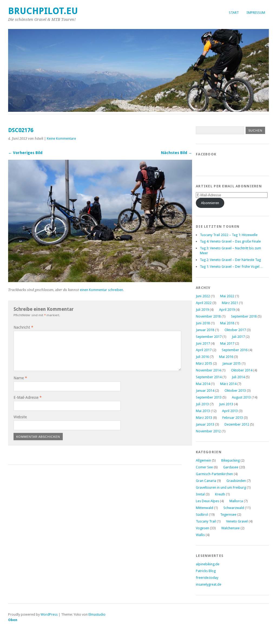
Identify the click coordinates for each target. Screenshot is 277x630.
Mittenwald (204, 508)
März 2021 (230, 303)
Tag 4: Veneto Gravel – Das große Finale (230, 241)
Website (20, 417)
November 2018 (208, 316)
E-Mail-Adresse (28, 397)
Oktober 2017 (235, 330)
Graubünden (236, 481)
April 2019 (227, 310)
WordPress (49, 614)
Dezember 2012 (237, 424)
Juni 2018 (203, 323)
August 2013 (241, 397)
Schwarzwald (233, 508)
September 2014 (209, 377)
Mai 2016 (226, 357)
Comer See (204, 467)
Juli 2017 (238, 337)
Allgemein (203, 460)
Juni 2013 (226, 404)
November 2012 (208, 431)
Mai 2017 (227, 343)
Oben (12, 620)
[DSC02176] (100, 280)
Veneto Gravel (237, 521)
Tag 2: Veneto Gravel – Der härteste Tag (230, 260)
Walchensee (230, 528)
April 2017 (204, 350)
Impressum (255, 13)
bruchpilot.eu (43, 11)
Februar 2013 (232, 418)
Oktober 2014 (241, 370)
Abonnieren (210, 203)
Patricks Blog (206, 571)
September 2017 (209, 337)
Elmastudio (96, 614)
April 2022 (204, 303)
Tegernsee (228, 515)
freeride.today (207, 578)
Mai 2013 (203, 411)
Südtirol (202, 515)
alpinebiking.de (207, 564)
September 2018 (244, 316)
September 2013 (209, 397)
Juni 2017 (203, 343)
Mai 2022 (227, 296)
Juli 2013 (202, 404)
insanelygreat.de (208, 584)
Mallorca (236, 501)
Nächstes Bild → (176, 153)
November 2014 (208, 370)
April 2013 (230, 411)
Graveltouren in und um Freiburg (221, 487)
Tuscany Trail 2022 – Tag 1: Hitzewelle (229, 235)
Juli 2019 (202, 310)
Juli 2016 (202, 357)
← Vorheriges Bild (25, 153)
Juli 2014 (238, 377)
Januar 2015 (231, 363)
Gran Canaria (206, 481)
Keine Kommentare (61, 138)
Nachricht (23, 327)
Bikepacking (230, 460)
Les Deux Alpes (207, 501)
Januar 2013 (205, 424)
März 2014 (228, 384)
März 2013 (204, 418)
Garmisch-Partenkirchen (214, 474)
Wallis (200, 535)
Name (20, 378)
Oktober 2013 (235, 391)
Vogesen (202, 528)
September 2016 (235, 350)
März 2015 (204, 363)
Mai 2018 (227, 323)
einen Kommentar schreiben (101, 290)
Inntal (200, 494)
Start (234, 13)
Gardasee (230, 467)
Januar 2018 (205, 330)
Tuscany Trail (206, 521)
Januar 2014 (205, 391)
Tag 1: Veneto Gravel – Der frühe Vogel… (231, 267)
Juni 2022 (203, 296)
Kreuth (220, 494)
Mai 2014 (203, 384)
